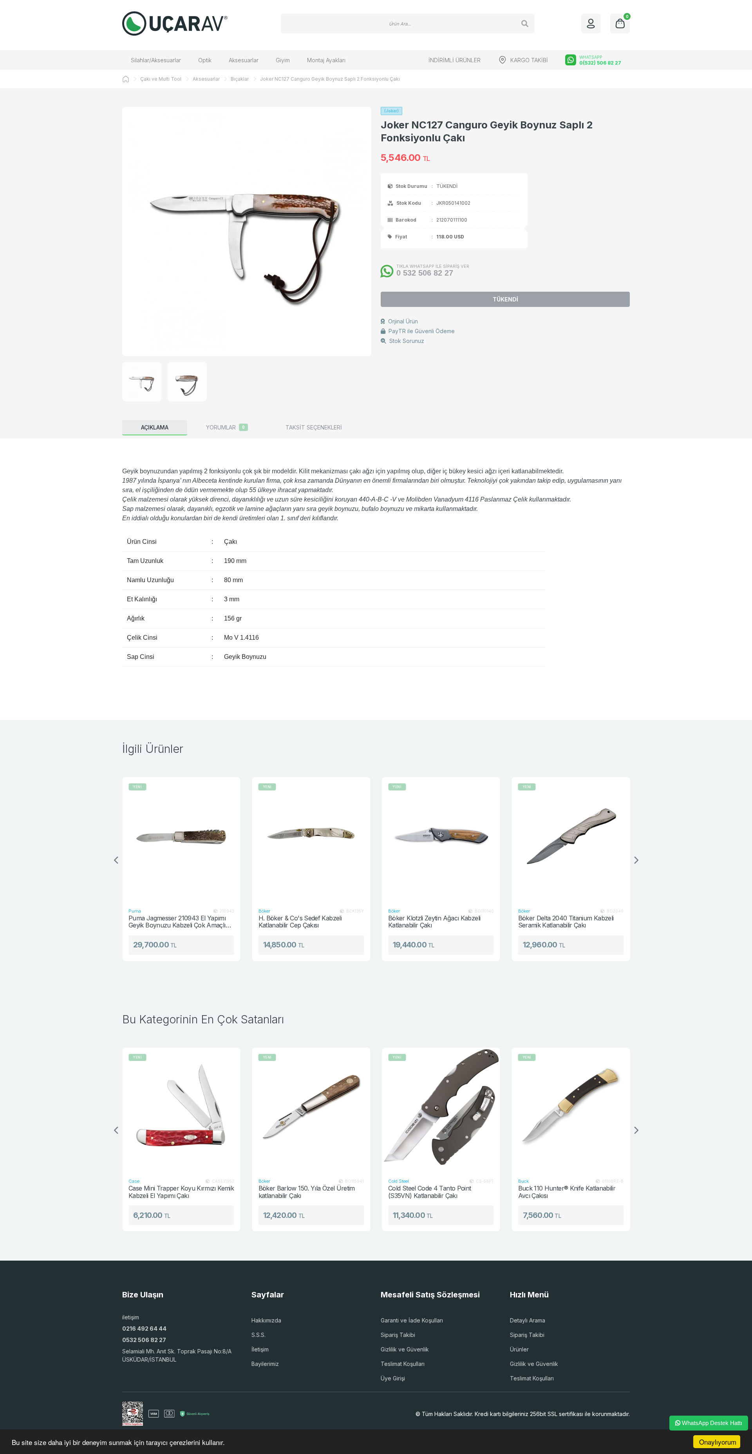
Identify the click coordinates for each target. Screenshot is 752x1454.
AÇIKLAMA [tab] (154, 427)
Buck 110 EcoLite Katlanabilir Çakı (594, 918)
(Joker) (391, 110)
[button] (635, 860)
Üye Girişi (393, 1378)
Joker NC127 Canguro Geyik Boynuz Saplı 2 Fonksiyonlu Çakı (330, 79)
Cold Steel (307, 1181)
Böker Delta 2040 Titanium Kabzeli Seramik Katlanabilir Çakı (466, 922)
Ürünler (519, 1349)
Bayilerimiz (265, 1363)
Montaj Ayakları (326, 60)
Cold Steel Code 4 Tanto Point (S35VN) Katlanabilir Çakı (338, 1192)
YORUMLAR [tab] (225, 427)
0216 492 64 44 (144, 1328)
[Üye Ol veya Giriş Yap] (591, 23)
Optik (205, 60)
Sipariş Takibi (398, 1334)
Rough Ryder (570, 1181)
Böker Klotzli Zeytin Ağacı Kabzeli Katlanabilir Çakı (335, 922)
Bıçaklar (240, 79)
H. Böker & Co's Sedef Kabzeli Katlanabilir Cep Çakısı (200, 922)
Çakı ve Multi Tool (160, 79)
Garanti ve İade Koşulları (412, 1320)
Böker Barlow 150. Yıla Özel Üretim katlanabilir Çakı (215, 1192)
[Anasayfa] (125, 79)
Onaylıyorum (717, 1442)
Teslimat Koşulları (403, 1363)
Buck (553, 911)
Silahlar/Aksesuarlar (156, 60)
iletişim (130, 1317)
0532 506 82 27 (144, 1340)
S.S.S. (258, 1334)
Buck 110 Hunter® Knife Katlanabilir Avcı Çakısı (475, 1192)
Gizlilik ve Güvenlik (405, 1349)
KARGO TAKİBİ (529, 60)
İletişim (260, 1349)
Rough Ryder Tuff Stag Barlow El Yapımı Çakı (602, 1192)
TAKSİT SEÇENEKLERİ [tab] (314, 427)
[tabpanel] (376, 567)
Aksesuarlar (243, 60)
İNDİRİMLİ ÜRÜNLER (454, 60)
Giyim (283, 60)
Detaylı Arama (527, 1320)
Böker (164, 911)
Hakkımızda (266, 1320)
